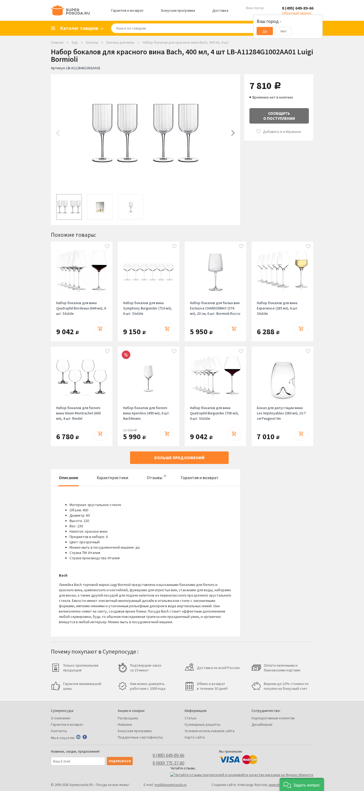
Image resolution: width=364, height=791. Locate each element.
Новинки (125, 724)
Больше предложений (179, 457)
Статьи (190, 718)
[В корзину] (100, 329)
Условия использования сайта (209, 730)
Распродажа (128, 718)
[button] (302, 784)
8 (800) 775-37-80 (168, 763)
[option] (145, 133)
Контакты (59, 730)
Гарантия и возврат (127, 10)
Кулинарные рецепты (202, 724)
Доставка (220, 10)
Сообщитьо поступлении (279, 116)
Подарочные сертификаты (140, 737)
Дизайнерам (262, 724)
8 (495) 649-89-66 (297, 8)
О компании (60, 718)
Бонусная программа (178, 10)
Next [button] (233, 133)
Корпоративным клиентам (273, 718)
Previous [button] (58, 133)
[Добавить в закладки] (107, 247)
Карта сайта (195, 737)
